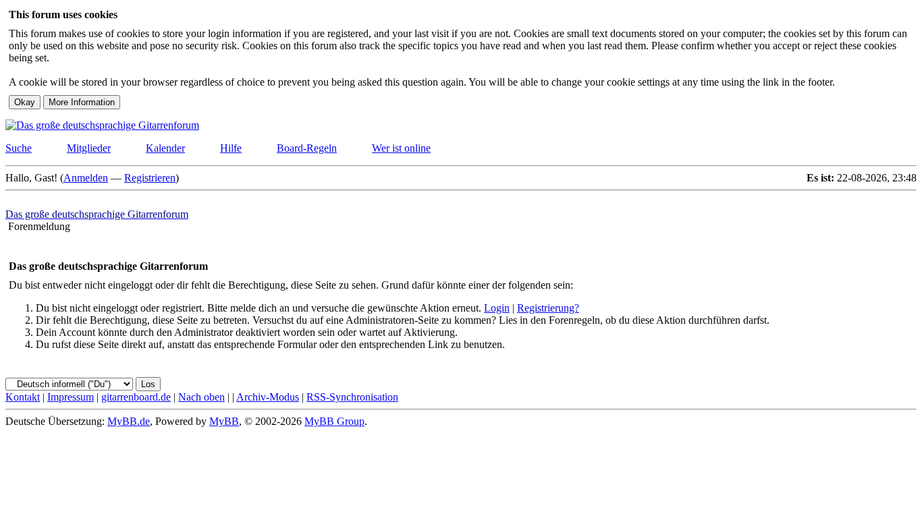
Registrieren (149, 177)
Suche (18, 148)
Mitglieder (89, 148)
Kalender (165, 148)
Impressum (70, 397)
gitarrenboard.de (136, 397)
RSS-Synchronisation (352, 397)
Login (497, 308)
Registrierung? (548, 308)
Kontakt (22, 397)
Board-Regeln (307, 148)
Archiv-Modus (267, 397)
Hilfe (231, 148)
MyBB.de (128, 421)
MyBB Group (334, 421)
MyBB (224, 421)
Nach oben (201, 397)
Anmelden (85, 177)
